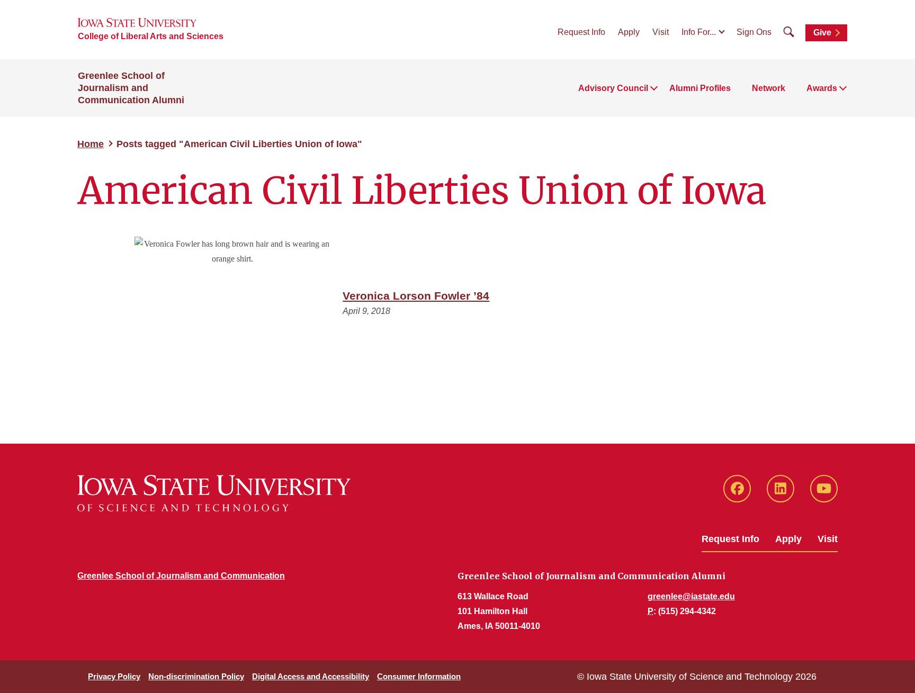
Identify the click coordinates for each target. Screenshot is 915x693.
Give (822, 32)
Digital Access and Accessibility (310, 676)
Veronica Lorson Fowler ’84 (416, 296)
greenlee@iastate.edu (691, 596)
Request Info (581, 32)
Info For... (698, 32)
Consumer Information (419, 676)
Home (90, 144)
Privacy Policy (114, 676)
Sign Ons (754, 32)
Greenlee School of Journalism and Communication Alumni (131, 87)
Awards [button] (821, 88)
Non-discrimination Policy (196, 676)
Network (768, 88)
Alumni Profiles (700, 88)
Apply (629, 32)
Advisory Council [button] (613, 88)
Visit (660, 32)
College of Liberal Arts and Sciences (150, 36)
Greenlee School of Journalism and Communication (181, 575)
